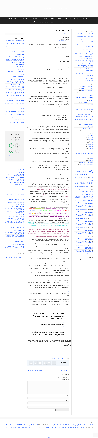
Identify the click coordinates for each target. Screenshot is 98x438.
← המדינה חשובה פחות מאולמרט (34, 370)
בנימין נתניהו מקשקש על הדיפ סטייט (86, 72)
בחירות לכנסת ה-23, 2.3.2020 (87, 90)
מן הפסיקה (91, 158)
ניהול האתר (49, 437)
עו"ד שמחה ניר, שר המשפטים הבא (86, 92)
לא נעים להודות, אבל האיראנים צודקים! (85, 56)
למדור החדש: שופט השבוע (55, 424)
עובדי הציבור (90, 132)
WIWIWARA (90, 200)
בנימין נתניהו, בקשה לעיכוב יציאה (17, 62)
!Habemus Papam (89, 70)
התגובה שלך (65, 379)
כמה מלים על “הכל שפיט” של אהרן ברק (16, 98)
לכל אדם (91, 142)
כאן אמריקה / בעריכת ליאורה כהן (87, 130)
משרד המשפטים (90, 93)
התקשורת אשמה (90, 122)
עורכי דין (91, 104)
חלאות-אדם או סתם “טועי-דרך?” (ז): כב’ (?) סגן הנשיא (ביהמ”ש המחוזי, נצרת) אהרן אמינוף (84, 179)
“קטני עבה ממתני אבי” (19, 66)
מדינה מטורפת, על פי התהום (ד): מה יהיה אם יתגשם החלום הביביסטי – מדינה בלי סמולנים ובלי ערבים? (14, 237)
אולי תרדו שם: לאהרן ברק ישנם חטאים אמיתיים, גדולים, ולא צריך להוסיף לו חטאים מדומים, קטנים (84, 183)
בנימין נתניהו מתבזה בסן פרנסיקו (18, 124)
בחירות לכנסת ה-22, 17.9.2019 (87, 88)
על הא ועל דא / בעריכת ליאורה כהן (86, 162)
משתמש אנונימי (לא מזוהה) (88, 196)
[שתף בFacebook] (54, 363)
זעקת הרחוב (90, 146)
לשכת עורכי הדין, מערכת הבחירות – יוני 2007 (84, 109)
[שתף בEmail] (40, 363)
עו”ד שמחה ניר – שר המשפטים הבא (28, 427)
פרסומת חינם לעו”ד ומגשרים (50, 22)
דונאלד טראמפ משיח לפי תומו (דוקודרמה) (85, 68)
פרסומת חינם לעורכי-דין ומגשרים (87, 112)
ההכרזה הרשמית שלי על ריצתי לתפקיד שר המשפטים (76, 429)
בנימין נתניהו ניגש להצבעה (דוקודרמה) (86, 48)
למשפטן (91, 141)
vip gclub (91, 177)
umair (91, 174)
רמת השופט (90, 100)
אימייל (67, 400)
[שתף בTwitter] (49, 363)
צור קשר (41, 22)
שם (68, 395)
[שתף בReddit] (31, 363)
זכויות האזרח (90, 139)
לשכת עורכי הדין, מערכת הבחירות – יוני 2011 (84, 108)
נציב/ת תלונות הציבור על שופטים (87, 102)
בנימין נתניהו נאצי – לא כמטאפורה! (86, 58)
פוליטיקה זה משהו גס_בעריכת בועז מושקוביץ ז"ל (84, 119)
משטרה (91, 150)
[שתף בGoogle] (45, 363)
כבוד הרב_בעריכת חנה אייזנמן (58, 358)
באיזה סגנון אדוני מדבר (89, 106)
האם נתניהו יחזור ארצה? (19, 64)
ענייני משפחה (90, 137)
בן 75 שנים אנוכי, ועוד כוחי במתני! (53, 427)
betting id (91, 170)
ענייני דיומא (91, 148)
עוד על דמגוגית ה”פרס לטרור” (87, 49)
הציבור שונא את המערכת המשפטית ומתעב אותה (27, 424)
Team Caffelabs (89, 182)
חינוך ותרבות (90, 160)
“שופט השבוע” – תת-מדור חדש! (18, 76)
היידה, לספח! (90, 51)
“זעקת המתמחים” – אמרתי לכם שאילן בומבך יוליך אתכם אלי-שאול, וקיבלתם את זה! (84, 171)
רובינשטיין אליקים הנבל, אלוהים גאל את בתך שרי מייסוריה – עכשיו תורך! (77, 424)
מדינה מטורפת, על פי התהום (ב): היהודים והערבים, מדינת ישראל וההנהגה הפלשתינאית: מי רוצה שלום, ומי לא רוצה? (14, 248)
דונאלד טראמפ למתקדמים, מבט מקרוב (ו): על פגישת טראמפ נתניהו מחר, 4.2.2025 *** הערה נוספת (14, 223)
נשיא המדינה (90, 126)
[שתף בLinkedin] (36, 363)
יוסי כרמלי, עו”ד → (65, 370)
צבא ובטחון (91, 152)
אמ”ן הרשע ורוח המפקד (88, 80)
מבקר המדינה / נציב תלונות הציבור (86, 124)
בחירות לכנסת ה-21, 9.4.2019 (87, 86)
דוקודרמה (76, 18)
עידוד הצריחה (90, 144)
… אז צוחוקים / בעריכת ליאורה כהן (86, 164)
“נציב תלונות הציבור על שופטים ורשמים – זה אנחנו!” (73, 427)
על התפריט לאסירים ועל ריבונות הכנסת (16, 216)
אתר (68, 405)
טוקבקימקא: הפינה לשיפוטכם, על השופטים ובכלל (84, 97)
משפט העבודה (90, 157)
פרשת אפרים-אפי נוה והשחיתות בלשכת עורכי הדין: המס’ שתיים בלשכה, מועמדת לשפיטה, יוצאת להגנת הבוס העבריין (14, 111)
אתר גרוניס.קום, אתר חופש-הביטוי (67, 426)
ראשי (90, 18)
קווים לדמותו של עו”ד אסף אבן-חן (17, 84)
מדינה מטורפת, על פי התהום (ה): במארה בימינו (84, 43)
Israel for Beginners (86, 128)
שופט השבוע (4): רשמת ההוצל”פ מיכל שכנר (15, 71)
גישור (92, 133)
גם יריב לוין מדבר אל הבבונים (87, 63)
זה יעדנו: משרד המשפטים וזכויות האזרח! (19, 426)
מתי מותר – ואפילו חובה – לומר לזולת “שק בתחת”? (53, 429)
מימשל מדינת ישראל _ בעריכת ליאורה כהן (85, 114)
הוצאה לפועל (90, 135)
